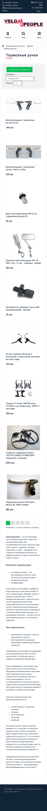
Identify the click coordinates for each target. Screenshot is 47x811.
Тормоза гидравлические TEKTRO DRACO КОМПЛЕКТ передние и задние (20, 455)
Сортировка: (10, 74)
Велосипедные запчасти (15, 46)
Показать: (9, 83)
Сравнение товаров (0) (19, 69)
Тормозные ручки (10, 49)
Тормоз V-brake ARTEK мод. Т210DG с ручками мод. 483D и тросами (22, 406)
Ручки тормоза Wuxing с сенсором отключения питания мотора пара (23, 356)
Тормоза (30, 46)
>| (27, 523)
